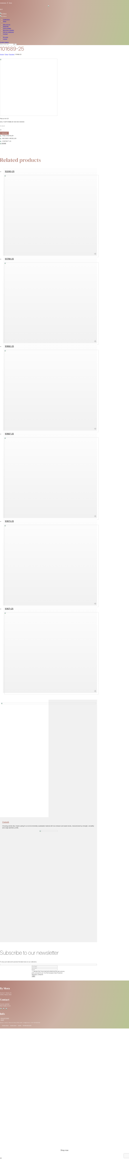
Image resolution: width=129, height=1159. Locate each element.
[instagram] (119, 26)
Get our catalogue (105, 19)
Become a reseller (105, 17)
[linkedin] (112, 26)
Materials (102, 11)
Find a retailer (103, 14)
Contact (101, 22)
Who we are (102, 9)
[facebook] (106, 26)
